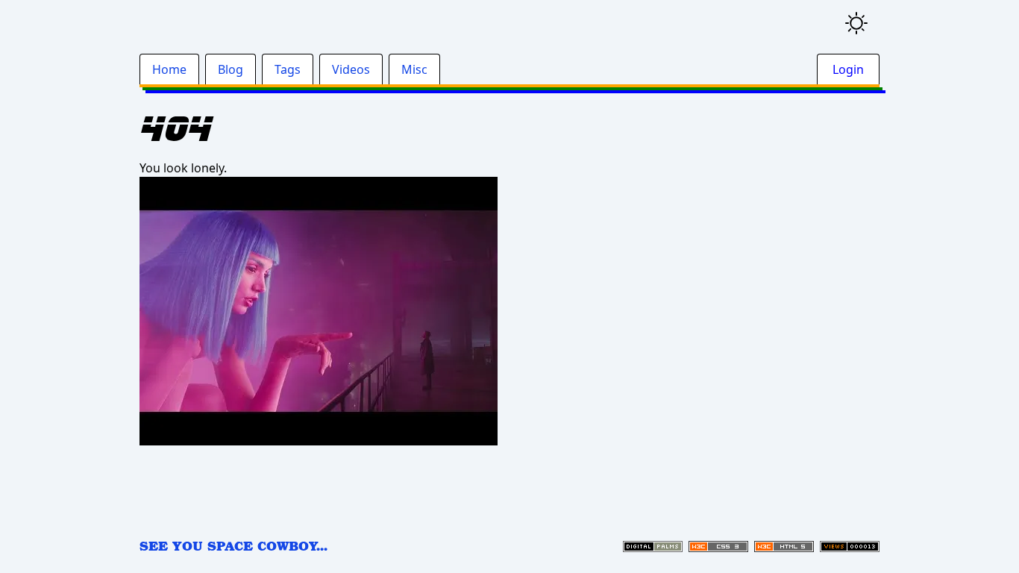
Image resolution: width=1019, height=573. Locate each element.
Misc (414, 69)
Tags (288, 69)
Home (169, 69)
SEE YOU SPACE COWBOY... (233, 546)
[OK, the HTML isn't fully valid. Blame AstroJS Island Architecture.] (784, 546)
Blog (230, 69)
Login (848, 69)
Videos (351, 69)
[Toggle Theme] (856, 23)
